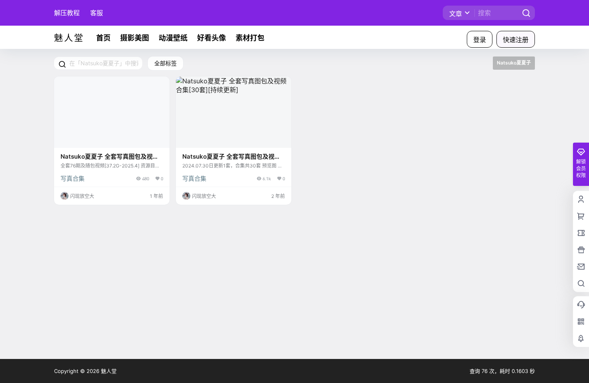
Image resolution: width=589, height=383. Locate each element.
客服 (96, 13)
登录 (479, 40)
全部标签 (165, 63)
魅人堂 (108, 371)
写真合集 (73, 178)
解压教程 (67, 13)
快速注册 (515, 40)
